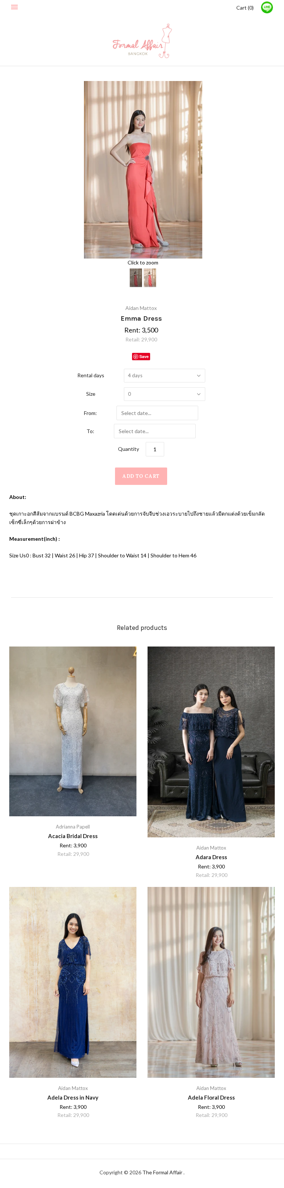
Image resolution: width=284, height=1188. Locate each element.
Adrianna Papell (73, 827)
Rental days (90, 375)
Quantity (128, 449)
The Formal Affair (162, 1172)
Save (144, 356)
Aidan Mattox (141, 308)
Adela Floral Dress (211, 1097)
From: (90, 413)
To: (90, 431)
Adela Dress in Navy (72, 1097)
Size (90, 394)
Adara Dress (211, 857)
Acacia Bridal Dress (73, 836)
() (245, 7)
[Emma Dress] (136, 278)
